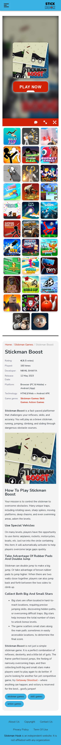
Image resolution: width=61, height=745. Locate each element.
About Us (14, 722)
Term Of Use (41, 729)
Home (8, 344)
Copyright (29, 722)
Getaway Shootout (27, 680)
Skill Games (36, 696)
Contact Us (46, 722)
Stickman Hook (12, 736)
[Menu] (6, 5)
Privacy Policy (21, 729)
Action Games (36, 402)
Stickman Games (23, 344)
